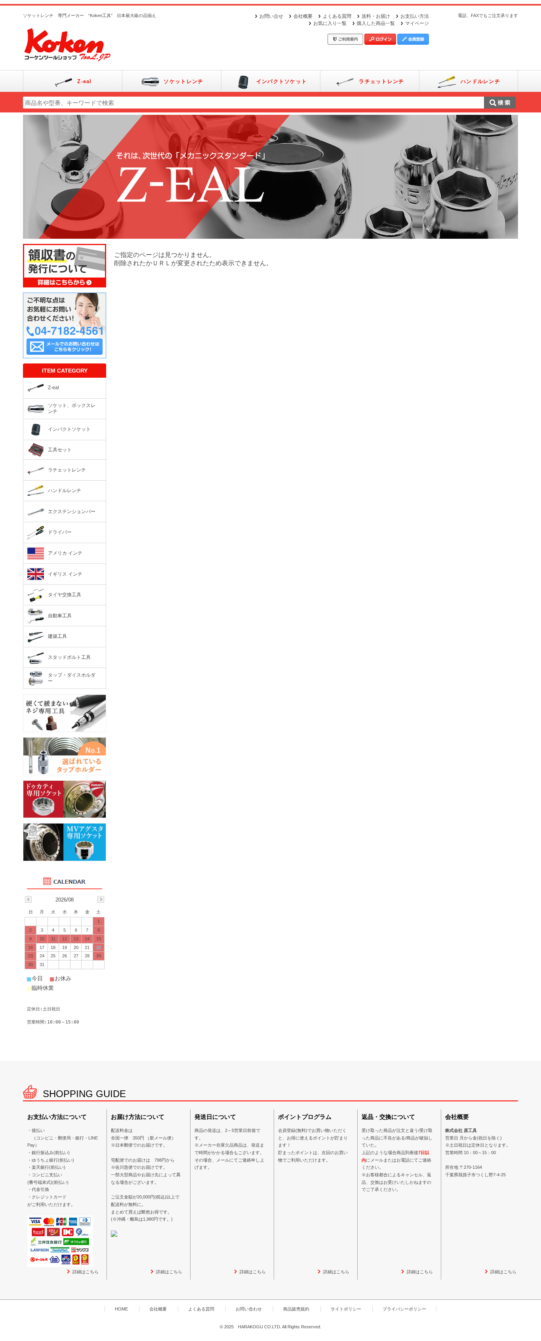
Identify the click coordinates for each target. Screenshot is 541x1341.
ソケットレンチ (183, 81)
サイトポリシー (346, 1309)
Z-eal (84, 81)
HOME (121, 1309)
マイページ (417, 23)
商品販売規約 (296, 1309)
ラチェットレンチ (381, 81)
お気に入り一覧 (330, 23)
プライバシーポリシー (404, 1309)
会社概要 (302, 16)
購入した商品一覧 (376, 23)
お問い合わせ (249, 1309)
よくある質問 (337, 16)
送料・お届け (376, 16)
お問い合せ (271, 16)
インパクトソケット (281, 81)
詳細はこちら (85, 1271)
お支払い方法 (414, 16)
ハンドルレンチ (480, 81)
